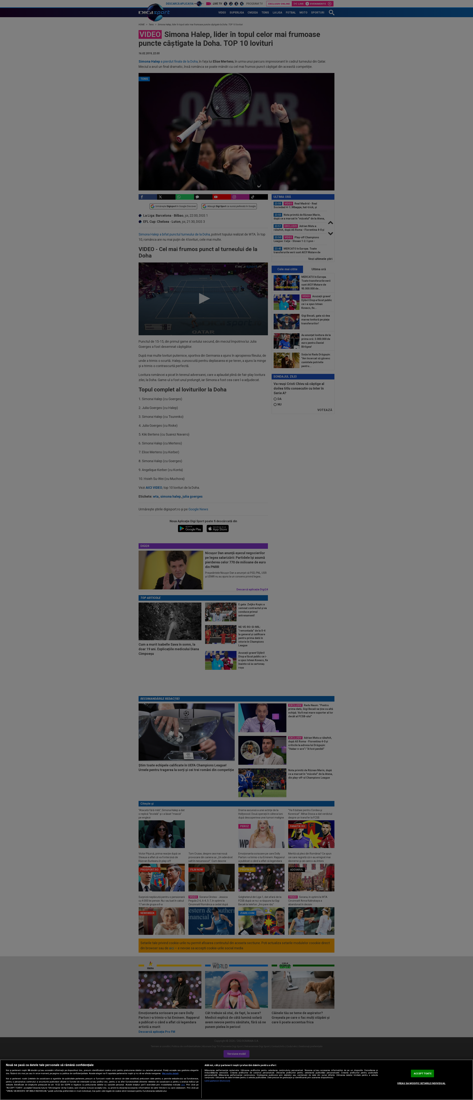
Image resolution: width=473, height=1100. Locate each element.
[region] (236, 1080)
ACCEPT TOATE (422, 1073)
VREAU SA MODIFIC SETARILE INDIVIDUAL (421, 1083)
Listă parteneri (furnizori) (217, 1081)
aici (183, 1084)
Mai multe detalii (170, 1073)
